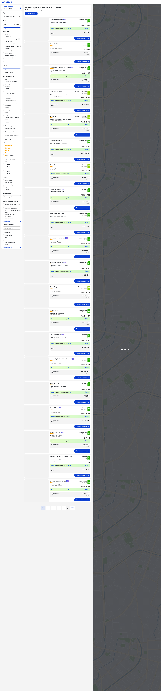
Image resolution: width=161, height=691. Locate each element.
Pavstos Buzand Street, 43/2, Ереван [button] (58, 216)
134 (72, 508)
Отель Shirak (54, 165)
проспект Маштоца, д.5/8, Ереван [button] (57, 70)
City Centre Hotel (55, 334)
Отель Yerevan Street (56, 140)
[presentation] (12, 16)
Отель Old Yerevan (55, 189)
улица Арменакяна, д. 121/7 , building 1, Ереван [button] (60, 119)
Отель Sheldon (54, 44)
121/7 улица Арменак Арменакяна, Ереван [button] (59, 94)
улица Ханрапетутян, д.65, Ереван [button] (58, 386)
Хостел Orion (54, 310)
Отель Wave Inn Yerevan (57, 238)
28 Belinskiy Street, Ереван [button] (56, 484)
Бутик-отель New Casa (57, 213)
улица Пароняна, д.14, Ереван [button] (57, 191)
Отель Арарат (54, 287)
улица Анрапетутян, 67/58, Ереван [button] (58, 459)
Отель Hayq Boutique (56, 19)
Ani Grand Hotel (55, 383)
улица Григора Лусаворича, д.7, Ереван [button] (59, 290)
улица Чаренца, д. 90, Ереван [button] (57, 241)
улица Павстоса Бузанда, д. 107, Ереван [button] (59, 265)
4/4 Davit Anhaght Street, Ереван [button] (57, 47)
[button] (11, 7)
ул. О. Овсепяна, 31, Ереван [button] (56, 410)
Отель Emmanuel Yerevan (58, 481)
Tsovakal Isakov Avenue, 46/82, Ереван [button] (59, 143)
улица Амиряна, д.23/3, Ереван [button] (57, 313)
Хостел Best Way (55, 432)
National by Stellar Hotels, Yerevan (60, 359)
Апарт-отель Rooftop (56, 262)
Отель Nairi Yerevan (56, 91)
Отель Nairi (53, 116)
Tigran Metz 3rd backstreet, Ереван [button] (58, 22)
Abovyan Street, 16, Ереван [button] (56, 435)
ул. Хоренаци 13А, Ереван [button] (56, 168)
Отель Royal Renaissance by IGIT (60, 67)
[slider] (4, 28)
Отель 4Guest (54, 408)
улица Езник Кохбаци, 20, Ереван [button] (58, 337)
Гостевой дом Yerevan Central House (61, 456)
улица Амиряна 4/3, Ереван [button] (56, 362)
